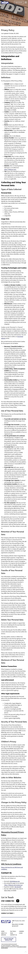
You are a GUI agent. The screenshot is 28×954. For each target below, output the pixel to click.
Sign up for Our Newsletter (8, 939)
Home (2, 931)
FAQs (11, 933)
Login (20, 933)
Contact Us (13, 935)
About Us (4, 933)
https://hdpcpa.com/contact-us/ (13, 885)
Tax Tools (13, 931)
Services (3, 935)
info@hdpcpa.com (15, 881)
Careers (21, 931)
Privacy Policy (15, 945)
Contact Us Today (7, 913)
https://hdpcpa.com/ (10, 169)
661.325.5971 (18, 887)
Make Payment (18, 2)
